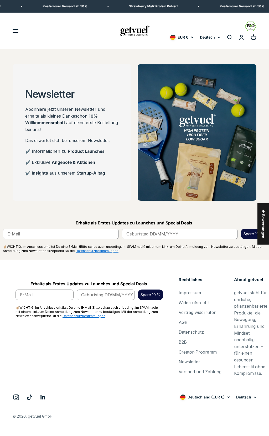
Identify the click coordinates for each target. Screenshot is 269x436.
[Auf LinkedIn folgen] (42, 397)
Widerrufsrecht (194, 302)
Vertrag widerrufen (197, 312)
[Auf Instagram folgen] (16, 397)
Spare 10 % (253, 234)
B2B (183, 342)
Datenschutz (191, 332)
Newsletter (189, 361)
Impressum (190, 292)
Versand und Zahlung (200, 371)
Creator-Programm (198, 352)
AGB (183, 322)
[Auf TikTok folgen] (29, 397)
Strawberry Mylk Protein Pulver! (147, 6)
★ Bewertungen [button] (263, 223)
